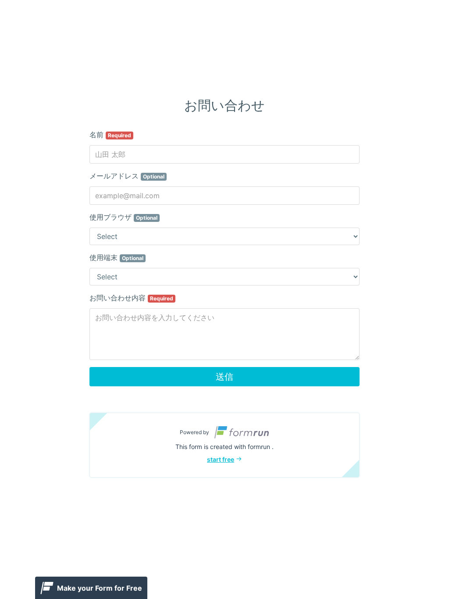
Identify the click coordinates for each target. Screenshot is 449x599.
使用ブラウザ (123, 217)
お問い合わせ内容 (131, 297)
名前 (110, 134)
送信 (224, 376)
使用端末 (116, 257)
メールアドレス (126, 175)
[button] (224, 445)
